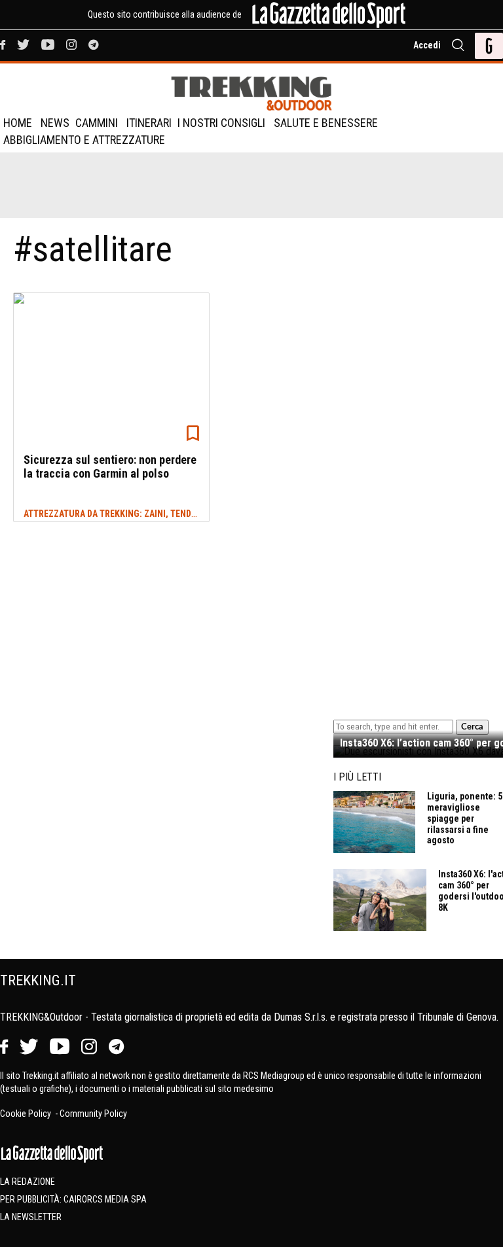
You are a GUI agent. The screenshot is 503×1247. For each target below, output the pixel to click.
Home (17, 123)
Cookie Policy (26, 1113)
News (55, 123)
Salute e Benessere (326, 123)
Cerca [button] (472, 726)
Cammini (96, 123)
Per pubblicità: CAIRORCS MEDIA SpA (73, 1199)
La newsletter (31, 1217)
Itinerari (149, 123)
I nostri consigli (221, 123)
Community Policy (93, 1113)
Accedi (427, 45)
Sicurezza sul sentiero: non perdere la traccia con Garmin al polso (110, 467)
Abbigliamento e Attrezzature (84, 140)
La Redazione (27, 1181)
